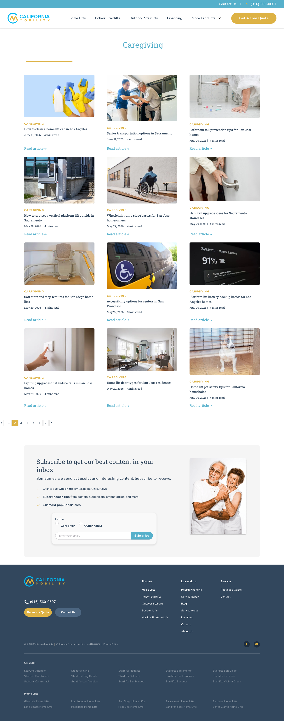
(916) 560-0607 (263, 4)
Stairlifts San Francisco (180, 676)
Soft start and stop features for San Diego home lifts (58, 299)
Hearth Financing (191, 590)
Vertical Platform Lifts (155, 617)
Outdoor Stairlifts (143, 18)
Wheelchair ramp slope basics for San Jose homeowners (138, 217)
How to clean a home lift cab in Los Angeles (55, 129)
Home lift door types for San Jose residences (139, 383)
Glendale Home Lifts (36, 701)
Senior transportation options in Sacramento (139, 133)
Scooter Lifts (150, 610)
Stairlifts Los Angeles (84, 681)
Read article (33, 148)
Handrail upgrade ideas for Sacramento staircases (218, 215)
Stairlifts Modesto (129, 671)
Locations (187, 617)
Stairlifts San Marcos (131, 681)
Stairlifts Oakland (129, 676)
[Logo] (29, 18)
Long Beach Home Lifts (38, 707)
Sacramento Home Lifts (180, 701)
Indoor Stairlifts (107, 18)
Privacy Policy (110, 644)
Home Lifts (77, 18)
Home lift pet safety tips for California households (217, 389)
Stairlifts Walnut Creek (227, 681)
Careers (186, 624)
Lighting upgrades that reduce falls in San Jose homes (58, 385)
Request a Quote (38, 612)
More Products (203, 18)
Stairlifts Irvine (80, 671)
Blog (184, 603)
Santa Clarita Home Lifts (228, 707)
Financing (174, 18)
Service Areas (189, 610)
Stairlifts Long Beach (84, 676)
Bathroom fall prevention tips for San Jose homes (221, 132)
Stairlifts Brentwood (36, 676)
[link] (247, 644)
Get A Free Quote (254, 18)
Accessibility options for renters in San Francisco (135, 303)
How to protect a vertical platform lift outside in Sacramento (59, 217)
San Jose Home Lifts (225, 701)
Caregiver (68, 526)
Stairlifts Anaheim (35, 671)
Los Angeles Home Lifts (85, 701)
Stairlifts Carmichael (36, 681)
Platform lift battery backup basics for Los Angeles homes (220, 299)
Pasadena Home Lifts (84, 707)
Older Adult (93, 526)
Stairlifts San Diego (225, 671)
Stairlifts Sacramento (179, 671)
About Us (187, 631)
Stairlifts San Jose (177, 681)
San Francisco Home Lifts (181, 707)
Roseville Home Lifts (131, 707)
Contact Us (227, 4)
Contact (225, 597)
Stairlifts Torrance (224, 676)
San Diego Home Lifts (131, 701)
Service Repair (190, 597)
